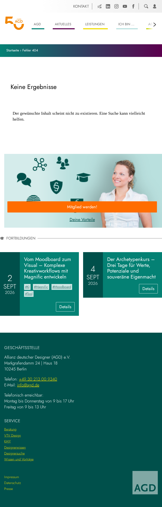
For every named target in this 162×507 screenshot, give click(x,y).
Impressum (11, 477)
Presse (8, 488)
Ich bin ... (126, 24)
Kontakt (81, 6)
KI (28, 286)
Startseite (12, 50)
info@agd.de (28, 385)
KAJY (7, 441)
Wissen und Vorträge (19, 459)
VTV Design (12, 435)
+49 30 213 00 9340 (38, 379)
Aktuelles (63, 24)
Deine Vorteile (82, 220)
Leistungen (94, 24)
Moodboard (62, 286)
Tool (29, 293)
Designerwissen (15, 447)
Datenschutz (12, 482)
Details (67, 308)
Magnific (42, 286)
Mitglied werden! (82, 207)
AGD (37, 24)
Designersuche (14, 453)
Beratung (10, 429)
